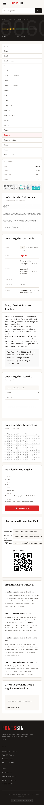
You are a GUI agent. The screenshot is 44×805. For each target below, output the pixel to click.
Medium (7, 110)
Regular (7, 135)
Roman (6, 145)
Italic (7, 95)
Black (6, 51)
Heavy (6, 90)
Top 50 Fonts (8, 755)
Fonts (10, 20)
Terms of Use (8, 784)
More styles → (10, 155)
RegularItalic (10, 140)
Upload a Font (8, 762)
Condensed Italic (11, 76)
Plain (6, 130)
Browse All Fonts (9, 751)
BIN (17, 3)
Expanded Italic (11, 85)
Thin (6, 150)
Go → (38, 11)
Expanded (7, 80)
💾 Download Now (22, 508)
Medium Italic (10, 115)
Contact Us (7, 773)
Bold (6, 56)
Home (3, 20)
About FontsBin (8, 776)
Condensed (8, 71)
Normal (7, 120)
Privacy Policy (8, 780)
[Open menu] (4, 3)
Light (6, 100)
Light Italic (9, 105)
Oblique (7, 125)
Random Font (7, 759)
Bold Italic (9, 61)
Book (6, 66)
